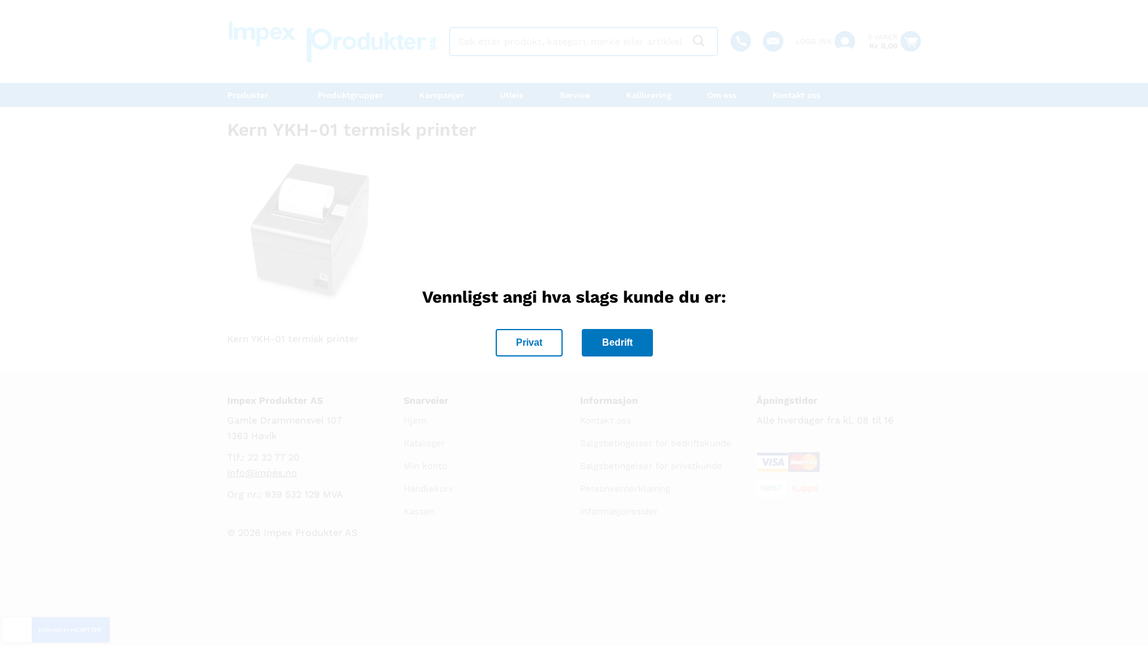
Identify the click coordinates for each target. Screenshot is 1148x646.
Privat (529, 342)
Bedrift (617, 342)
